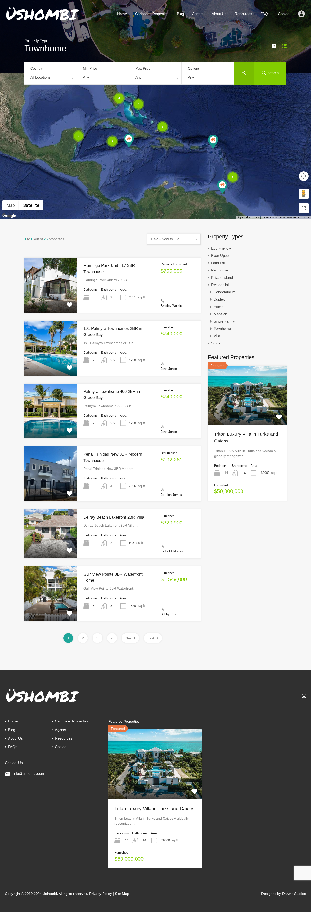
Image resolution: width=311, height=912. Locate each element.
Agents (197, 14)
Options (194, 68)
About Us (219, 14)
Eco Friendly (221, 248)
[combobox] (50, 78)
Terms (306, 217)
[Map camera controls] (304, 176)
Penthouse (219, 270)
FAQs (265, 14)
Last (150, 638)
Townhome (222, 328)
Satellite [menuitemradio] (31, 205)
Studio (216, 343)
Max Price (143, 68)
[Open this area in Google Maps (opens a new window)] (9, 216)
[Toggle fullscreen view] (304, 208)
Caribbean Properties (152, 14)
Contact (284, 14)
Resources (243, 14)
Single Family (224, 321)
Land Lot (218, 263)
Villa (217, 336)
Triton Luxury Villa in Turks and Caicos (154, 808)
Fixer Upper (220, 255)
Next (128, 638)
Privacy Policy (100, 894)
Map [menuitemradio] (11, 205)
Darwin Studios (294, 894)
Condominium (225, 292)
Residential (220, 285)
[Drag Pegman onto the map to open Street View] (304, 194)
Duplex (219, 299)
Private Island (222, 277)
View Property (50, 301)
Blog (180, 14)
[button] (222, 187)
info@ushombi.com (28, 773)
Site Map (122, 894)
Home (122, 14)
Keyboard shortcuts (248, 217)
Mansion (220, 314)
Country (36, 68)
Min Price (90, 68)
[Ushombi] (42, 20)
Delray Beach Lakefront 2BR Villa (113, 517)
